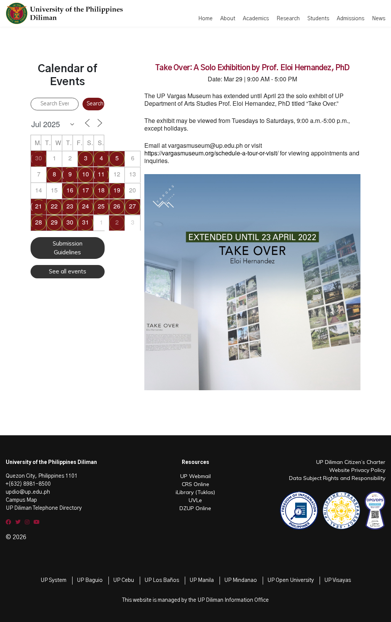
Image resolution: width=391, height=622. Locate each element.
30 (38, 157)
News (378, 18)
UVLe (195, 500)
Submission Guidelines (67, 248)
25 (101, 206)
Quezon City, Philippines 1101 (42, 476)
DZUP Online (195, 508)
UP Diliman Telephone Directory (44, 508)
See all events (67, 271)
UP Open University (290, 580)
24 (85, 206)
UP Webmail (195, 476)
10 (85, 174)
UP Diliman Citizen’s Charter (350, 462)
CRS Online (195, 484)
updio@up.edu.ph (28, 492)
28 (38, 222)
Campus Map (21, 500)
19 (116, 190)
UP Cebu (123, 580)
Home (205, 18)
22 (54, 206)
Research (288, 18)
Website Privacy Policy (357, 470)
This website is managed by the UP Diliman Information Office (195, 600)
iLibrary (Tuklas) (195, 492)
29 (54, 222)
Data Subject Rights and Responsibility (337, 478)
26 (116, 206)
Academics (256, 18)
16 (69, 190)
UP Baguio (90, 580)
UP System (53, 580)
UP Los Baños (161, 580)
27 (132, 206)
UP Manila (201, 580)
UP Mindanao (240, 580)
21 (38, 206)
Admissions (350, 18)
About (227, 18)
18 (101, 190)
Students (318, 18)
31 (85, 222)
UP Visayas (337, 580)
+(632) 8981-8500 (28, 484)
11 (101, 174)
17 (85, 190)
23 (69, 206)
